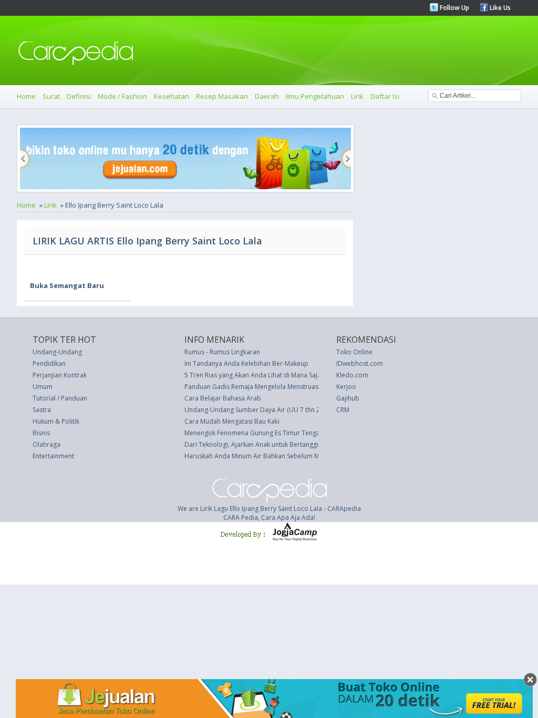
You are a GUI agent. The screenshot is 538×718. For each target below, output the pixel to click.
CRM (342, 409)
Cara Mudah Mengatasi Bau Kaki (232, 421)
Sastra (42, 409)
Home (26, 96)
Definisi (79, 96)
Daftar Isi (384, 96)
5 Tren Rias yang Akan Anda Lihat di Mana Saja (252, 375)
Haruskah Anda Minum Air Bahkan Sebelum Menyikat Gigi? (270, 456)
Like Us (499, 7)
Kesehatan (171, 96)
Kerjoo (346, 386)
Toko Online (354, 351)
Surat (51, 96)
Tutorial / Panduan (60, 398)
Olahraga (46, 444)
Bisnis (41, 432)
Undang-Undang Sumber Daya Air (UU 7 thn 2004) (258, 409)
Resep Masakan (222, 96)
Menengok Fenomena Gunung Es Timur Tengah (254, 432)
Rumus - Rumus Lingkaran (222, 351)
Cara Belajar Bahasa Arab (222, 398)
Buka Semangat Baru (67, 285)
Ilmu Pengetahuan (315, 96)
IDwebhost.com (359, 363)
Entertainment (53, 456)
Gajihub (347, 398)
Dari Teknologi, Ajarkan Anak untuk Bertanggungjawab (265, 444)
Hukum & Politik (56, 421)
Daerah (267, 96)
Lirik (357, 96)
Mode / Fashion (122, 96)
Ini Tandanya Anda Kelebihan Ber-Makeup (246, 363)
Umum (43, 386)
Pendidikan (49, 363)
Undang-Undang (57, 351)
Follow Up (453, 7)
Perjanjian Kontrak (60, 375)
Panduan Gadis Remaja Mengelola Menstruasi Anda (260, 386)
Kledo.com (352, 375)
